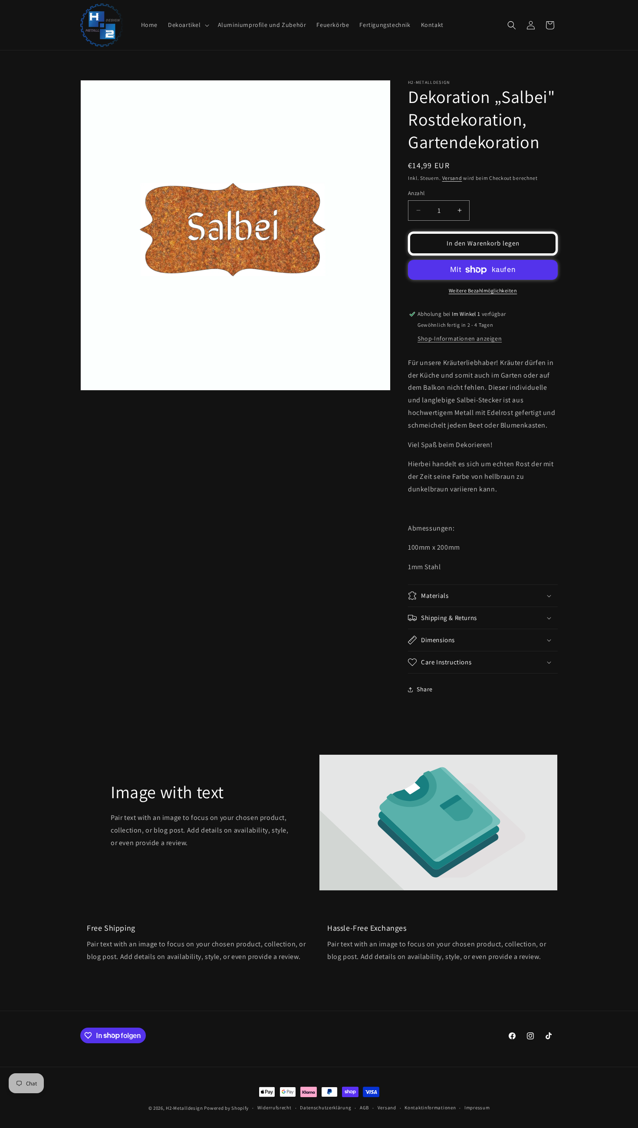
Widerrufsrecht (274, 1108)
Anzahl (416, 193)
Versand (452, 178)
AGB (364, 1108)
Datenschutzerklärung (325, 1108)
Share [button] (425, 689)
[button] (188, 25)
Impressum (477, 1108)
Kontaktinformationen (430, 1108)
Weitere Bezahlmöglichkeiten (483, 290)
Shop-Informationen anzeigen (460, 338)
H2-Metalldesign (184, 1108)
